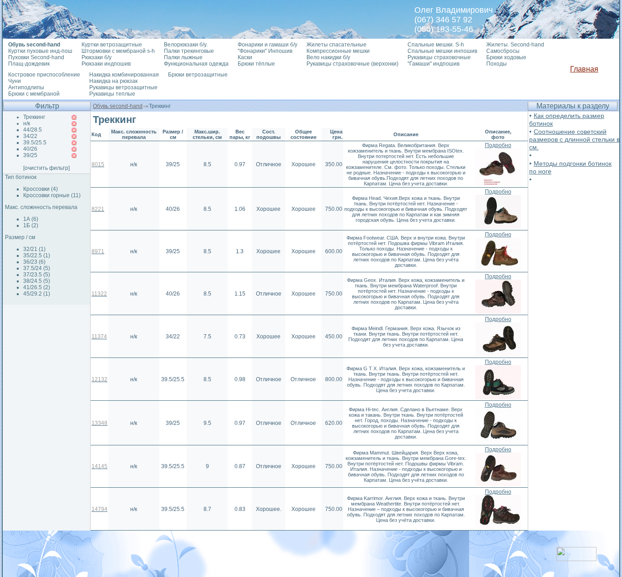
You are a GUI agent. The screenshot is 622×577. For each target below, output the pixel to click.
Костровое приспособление (44, 74)
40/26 (30, 149)
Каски (245, 57)
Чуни (14, 81)
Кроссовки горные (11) (52, 195)
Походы (496, 64)
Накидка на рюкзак (113, 81)
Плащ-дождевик (29, 64)
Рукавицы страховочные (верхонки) (352, 64)
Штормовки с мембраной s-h (118, 51)
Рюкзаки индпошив (106, 64)
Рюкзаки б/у (97, 57)
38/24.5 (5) (36, 281)
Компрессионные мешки (338, 51)
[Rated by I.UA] (576, 558)
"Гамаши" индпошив (433, 64)
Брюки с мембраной (34, 94)
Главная (584, 69)
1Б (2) (30, 225)
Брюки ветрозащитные (198, 74)
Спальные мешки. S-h (436, 44)
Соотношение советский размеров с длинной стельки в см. (574, 139)
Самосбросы (503, 51)
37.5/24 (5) (36, 268)
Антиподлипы (26, 87)
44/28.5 (32, 130)
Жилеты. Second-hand (515, 44)
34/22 (30, 136)
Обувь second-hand (118, 106)
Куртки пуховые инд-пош (40, 51)
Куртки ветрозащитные (112, 44)
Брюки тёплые (256, 64)
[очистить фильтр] (46, 168)
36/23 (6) (34, 262)
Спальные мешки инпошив (442, 51)
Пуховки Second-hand (36, 57)
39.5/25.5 (34, 142)
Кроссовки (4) (40, 189)
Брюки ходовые (506, 57)
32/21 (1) (34, 249)
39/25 (30, 155)
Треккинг (34, 117)
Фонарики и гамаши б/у (267, 44)
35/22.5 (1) (36, 255)
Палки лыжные (183, 57)
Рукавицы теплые (112, 94)
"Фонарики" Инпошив (265, 51)
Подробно (498, 145)
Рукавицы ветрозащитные (123, 87)
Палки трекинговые (189, 51)
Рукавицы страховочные (439, 57)
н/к (26, 123)
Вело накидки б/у (328, 57)
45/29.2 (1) (36, 294)
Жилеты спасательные (336, 44)
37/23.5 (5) (36, 274)
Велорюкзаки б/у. (186, 44)
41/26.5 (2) (36, 287)
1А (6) (30, 219)
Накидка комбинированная (124, 74)
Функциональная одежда (196, 64)
